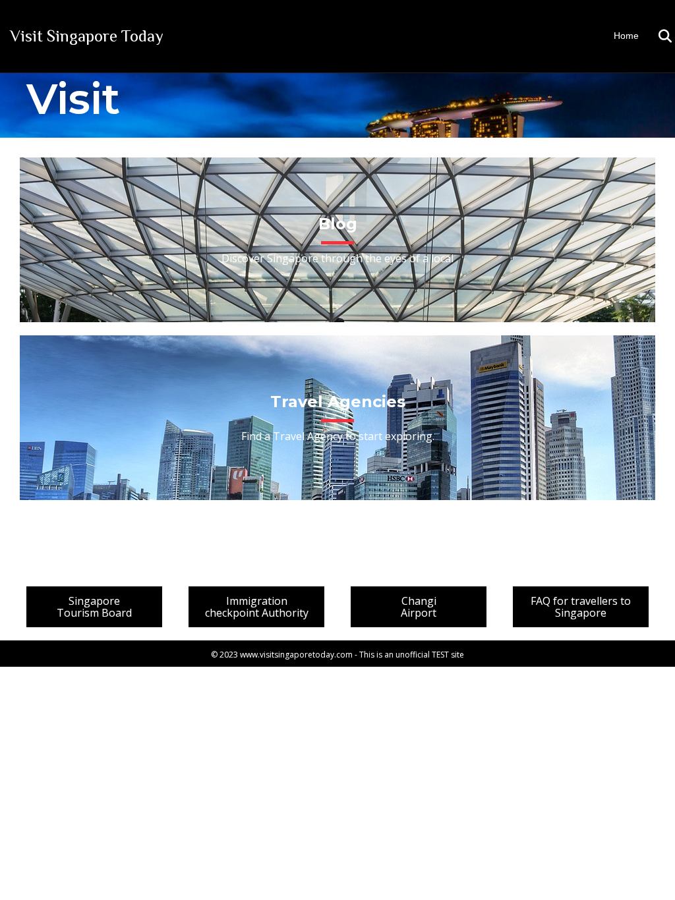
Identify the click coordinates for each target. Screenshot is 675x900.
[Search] (657, 36)
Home (626, 35)
